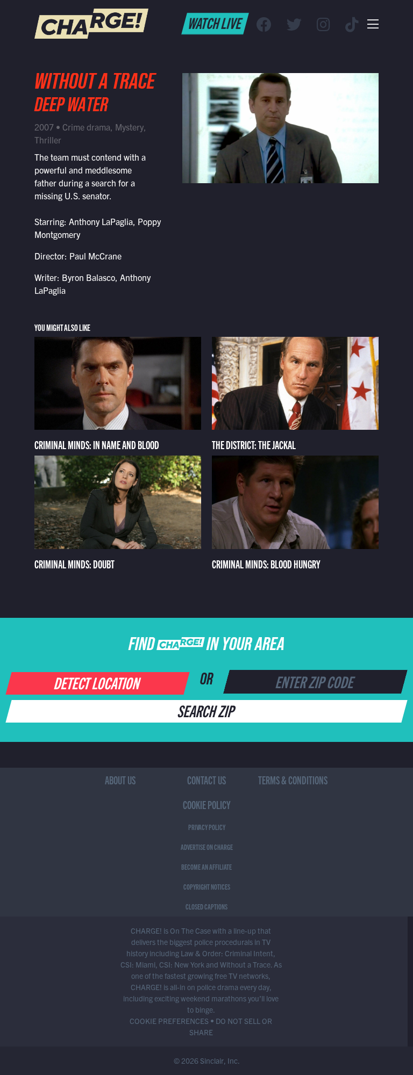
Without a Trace (94, 84)
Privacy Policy (206, 827)
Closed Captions (206, 906)
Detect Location (98, 682)
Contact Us (206, 780)
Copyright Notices (206, 886)
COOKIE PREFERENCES (169, 1021)
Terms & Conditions (292, 780)
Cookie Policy (207, 804)
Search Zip (207, 710)
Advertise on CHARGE (207, 847)
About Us (120, 780)
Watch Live (215, 22)
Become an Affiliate (206, 866)
